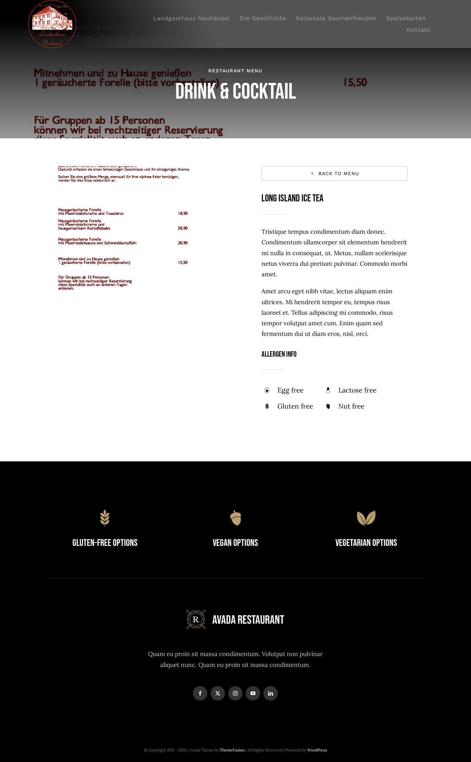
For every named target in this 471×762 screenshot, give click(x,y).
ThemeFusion (232, 750)
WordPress (317, 750)
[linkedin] (270, 693)
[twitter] (218, 693)
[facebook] (200, 693)
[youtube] (253, 693)
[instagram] (235, 693)
